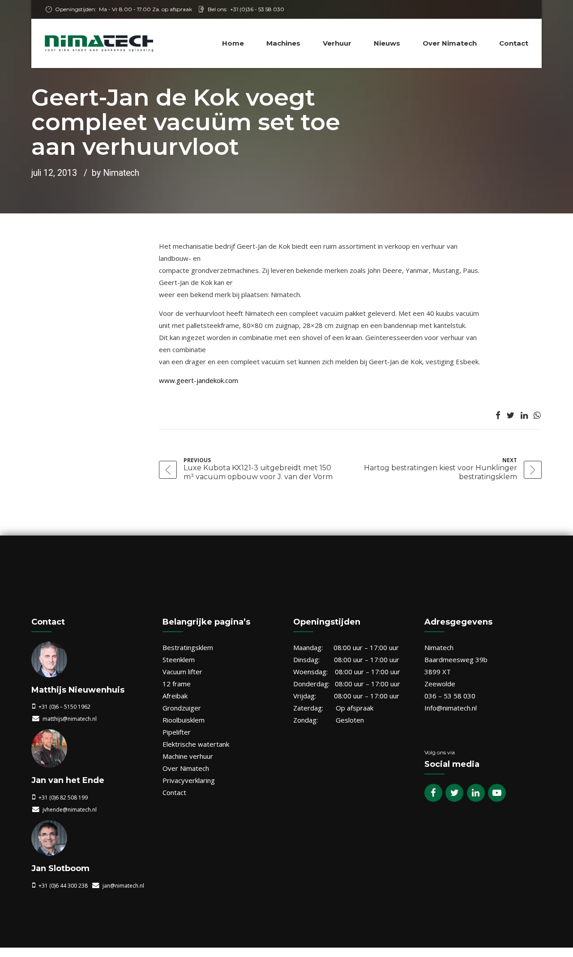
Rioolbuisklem (183, 719)
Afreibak (175, 695)
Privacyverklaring (188, 780)
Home (233, 43)
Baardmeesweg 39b (455, 659)
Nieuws (387, 43)
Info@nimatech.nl (450, 707)
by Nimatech (115, 173)
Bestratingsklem (187, 647)
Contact (513, 43)
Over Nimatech (450, 43)
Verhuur (337, 43)
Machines (283, 43)
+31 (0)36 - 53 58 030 (257, 9)
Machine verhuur (187, 756)
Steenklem (178, 659)
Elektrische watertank (195, 744)
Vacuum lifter (182, 671)
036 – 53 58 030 (449, 695)
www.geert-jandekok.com (198, 380)
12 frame (176, 683)
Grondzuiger (181, 707)
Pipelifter (176, 731)
